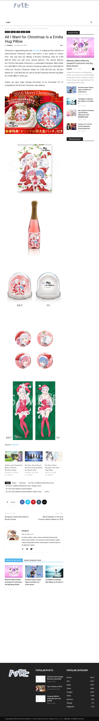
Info (18, 32)
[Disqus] (34, 627)
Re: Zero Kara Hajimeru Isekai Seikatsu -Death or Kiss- (24, 491)
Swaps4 (9, 45)
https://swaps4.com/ (27, 534)
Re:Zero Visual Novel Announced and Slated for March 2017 (33, 467)
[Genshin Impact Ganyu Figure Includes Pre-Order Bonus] (34, 571)
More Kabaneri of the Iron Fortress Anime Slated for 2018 (50, 518)
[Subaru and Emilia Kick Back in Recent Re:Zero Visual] (13, 456)
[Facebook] (24, 549)
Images (13, 32)
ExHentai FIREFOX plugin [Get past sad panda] (54, 699)
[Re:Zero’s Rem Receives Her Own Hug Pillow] (54, 456)
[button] (91, 22)
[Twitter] (32, 549)
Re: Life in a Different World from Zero (41, 483)
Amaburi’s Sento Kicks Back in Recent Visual (17, 518)
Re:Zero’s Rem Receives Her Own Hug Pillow (52, 467)
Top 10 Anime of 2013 (54, 686)
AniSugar (36, 50)
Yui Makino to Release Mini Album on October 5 (86, 101)
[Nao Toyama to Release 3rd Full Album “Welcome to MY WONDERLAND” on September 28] (71, 112)
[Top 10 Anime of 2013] (40, 688)
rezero (47, 491)
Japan (22, 32)
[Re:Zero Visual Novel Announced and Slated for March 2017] (33, 456)
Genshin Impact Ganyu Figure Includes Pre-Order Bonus (33, 582)
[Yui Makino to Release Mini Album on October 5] (54, 571)
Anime (13, 28)
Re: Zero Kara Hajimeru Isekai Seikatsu (19, 489)
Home (8, 22)
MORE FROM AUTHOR (32, 560)
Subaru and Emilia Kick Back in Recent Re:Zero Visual (13, 467)
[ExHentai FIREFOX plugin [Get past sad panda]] (40, 698)
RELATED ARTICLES (13, 560)
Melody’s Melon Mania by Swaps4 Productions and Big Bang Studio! (13, 582)
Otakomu (15, 445)
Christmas (22, 483)
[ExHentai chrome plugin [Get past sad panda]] (40, 679)
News (27, 32)
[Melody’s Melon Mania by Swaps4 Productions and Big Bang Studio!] (14, 571)
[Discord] (28, 549)
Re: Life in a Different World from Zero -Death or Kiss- (23, 486)
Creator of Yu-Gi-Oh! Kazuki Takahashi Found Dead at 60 (85, 126)
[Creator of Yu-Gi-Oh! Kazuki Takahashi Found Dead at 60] (71, 126)
